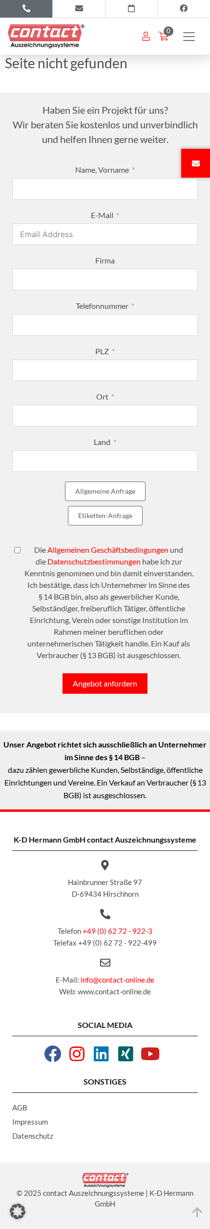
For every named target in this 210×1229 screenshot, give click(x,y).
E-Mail (102, 215)
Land (102, 441)
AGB (19, 1107)
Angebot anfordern (105, 683)
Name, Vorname (102, 169)
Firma (105, 260)
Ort (102, 396)
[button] (17, 1211)
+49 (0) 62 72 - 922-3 (117, 931)
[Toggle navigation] (189, 36)
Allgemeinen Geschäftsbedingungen (107, 549)
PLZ (102, 351)
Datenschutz (32, 1135)
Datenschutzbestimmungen (94, 561)
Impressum (30, 1121)
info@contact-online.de (117, 979)
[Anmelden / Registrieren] (146, 36)
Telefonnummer (102, 305)
